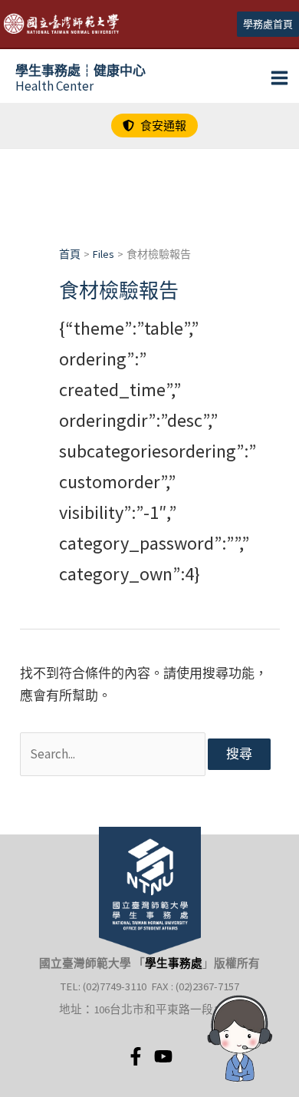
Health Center (80, 78)
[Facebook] (136, 1056)
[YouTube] (163, 1056)
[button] (268, 24)
